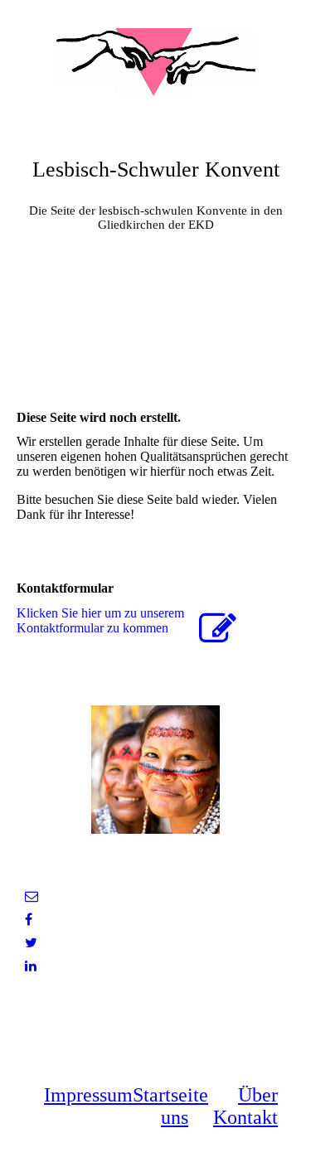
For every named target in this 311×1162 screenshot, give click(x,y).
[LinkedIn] (30, 966)
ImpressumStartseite (126, 1095)
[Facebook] (28, 920)
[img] (155, 62)
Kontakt (245, 1117)
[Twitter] (31, 943)
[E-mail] (31, 896)
